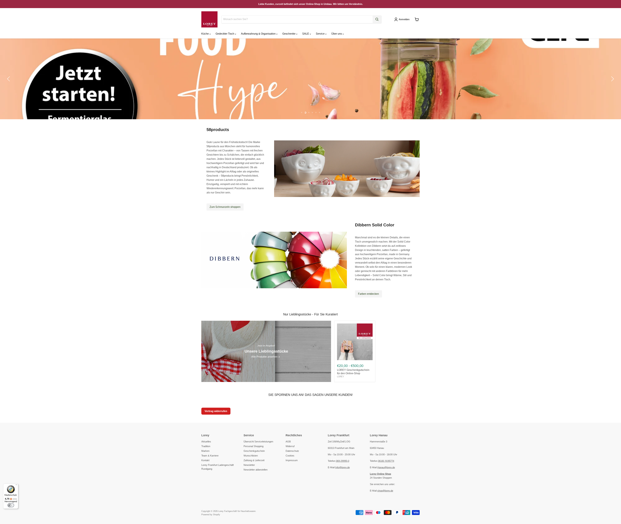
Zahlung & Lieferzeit (254, 460)
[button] (402, 19)
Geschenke (289, 33)
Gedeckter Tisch (225, 33)
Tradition (205, 446)
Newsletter (249, 465)
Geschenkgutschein (254, 451)
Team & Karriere (209, 455)
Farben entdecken (368, 293)
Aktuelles (206, 441)
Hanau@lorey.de (386, 467)
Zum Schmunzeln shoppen (225, 207)
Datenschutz (292, 451)
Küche (205, 33)
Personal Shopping (253, 446)
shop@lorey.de (385, 490)
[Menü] (16, 485)
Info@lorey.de (342, 467)
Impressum (292, 460)
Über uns (337, 33)
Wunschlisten (251, 455)
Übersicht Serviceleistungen (258, 441)
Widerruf (290, 446)
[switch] (11, 505)
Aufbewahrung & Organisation (258, 33)
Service (320, 33)
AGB (288, 441)
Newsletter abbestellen (255, 469)
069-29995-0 (342, 461)
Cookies (290, 455)
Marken (205, 451)
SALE (306, 33)
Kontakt (205, 460)
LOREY (340, 376)
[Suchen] (377, 19)
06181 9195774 (386, 461)
